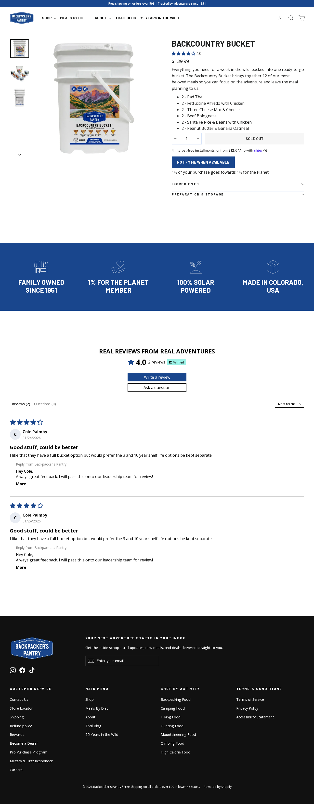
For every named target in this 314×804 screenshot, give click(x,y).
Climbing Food (172, 743)
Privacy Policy (247, 708)
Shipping (17, 716)
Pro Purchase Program (28, 752)
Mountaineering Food (178, 734)
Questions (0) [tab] (45, 404)
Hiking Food (171, 716)
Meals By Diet (73, 18)
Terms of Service (250, 699)
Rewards (17, 734)
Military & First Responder (31, 760)
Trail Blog (125, 18)
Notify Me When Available (203, 162)
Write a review (157, 377)
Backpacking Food (176, 699)
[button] (184, 53)
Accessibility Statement (255, 716)
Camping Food (173, 708)
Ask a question (157, 387)
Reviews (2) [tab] (21, 404)
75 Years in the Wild (159, 18)
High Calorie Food (175, 752)
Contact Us (19, 699)
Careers (16, 769)
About (101, 18)
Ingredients (185, 184)
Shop (47, 18)
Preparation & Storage (198, 194)
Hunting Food (172, 725)
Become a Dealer (24, 743)
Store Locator (21, 708)
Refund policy (21, 725)
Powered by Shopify (218, 787)
